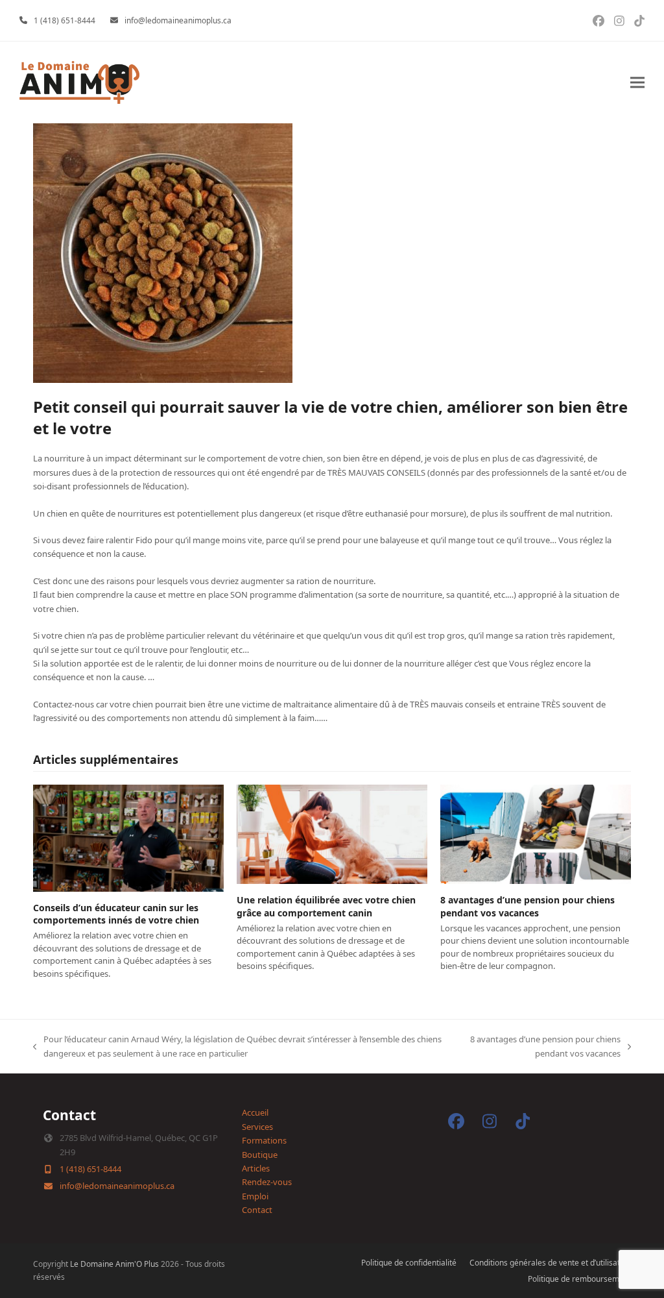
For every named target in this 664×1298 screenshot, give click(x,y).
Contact (257, 1210)
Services (257, 1127)
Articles (256, 1168)
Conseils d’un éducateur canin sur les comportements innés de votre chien (116, 913)
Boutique (260, 1154)
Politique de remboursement (579, 1278)
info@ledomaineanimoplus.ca (177, 20)
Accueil (255, 1112)
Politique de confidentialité (408, 1262)
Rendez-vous (267, 1182)
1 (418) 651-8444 (64, 20)
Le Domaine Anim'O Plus (114, 1263)
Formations (264, 1140)
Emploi (255, 1196)
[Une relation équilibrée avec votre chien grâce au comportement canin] (332, 833)
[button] (637, 82)
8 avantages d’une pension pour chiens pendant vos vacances (527, 906)
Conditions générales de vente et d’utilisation (550, 1262)
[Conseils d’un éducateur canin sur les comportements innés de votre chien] (128, 837)
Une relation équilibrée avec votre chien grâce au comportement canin (326, 906)
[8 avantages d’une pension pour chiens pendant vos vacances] (535, 833)
